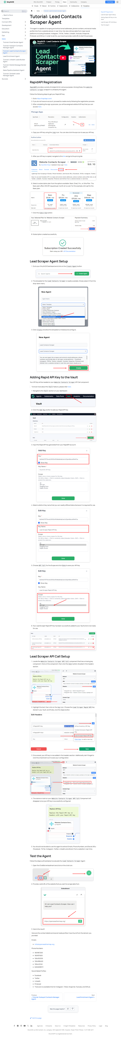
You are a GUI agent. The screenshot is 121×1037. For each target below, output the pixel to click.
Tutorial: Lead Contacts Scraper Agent (14, 52)
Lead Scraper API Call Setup (109, 22)
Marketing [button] (5, 32)
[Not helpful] (73, 1008)
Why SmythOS (38, 2)
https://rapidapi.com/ (44, 98)
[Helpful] (68, 1008)
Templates (5, 18)
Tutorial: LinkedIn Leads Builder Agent (14, 61)
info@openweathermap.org (44, 944)
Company (84, 2)
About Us (57, 1026)
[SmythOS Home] (9, 2)
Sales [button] (4, 39)
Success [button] (5, 79)
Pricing (57, 2)
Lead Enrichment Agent (11, 56)
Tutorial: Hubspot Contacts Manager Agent (13, 47)
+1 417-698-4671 (88, 1030)
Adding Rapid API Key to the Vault (109, 18)
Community (73, 2)
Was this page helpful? (57, 1009)
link (64, 156)
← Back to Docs (7, 15)
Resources (81, 1026)
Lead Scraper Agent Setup (108, 14)
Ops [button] (3, 35)
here (39, 107)
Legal (100, 1026)
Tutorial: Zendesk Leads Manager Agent (11, 75)
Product (48, 2)
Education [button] (5, 29)
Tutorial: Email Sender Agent (13, 42)
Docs (64, 2)
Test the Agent (105, 25)
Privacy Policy (92, 1026)
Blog (106, 1026)
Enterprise (49, 1026)
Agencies (40, 1026)
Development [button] (6, 25)
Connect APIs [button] (7, 22)
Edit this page (36, 1018)
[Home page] (31, 10)
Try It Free (110, 2)
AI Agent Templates (69, 1026)
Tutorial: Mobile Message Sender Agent (14, 66)
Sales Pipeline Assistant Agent (13, 70)
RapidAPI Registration (107, 12)
